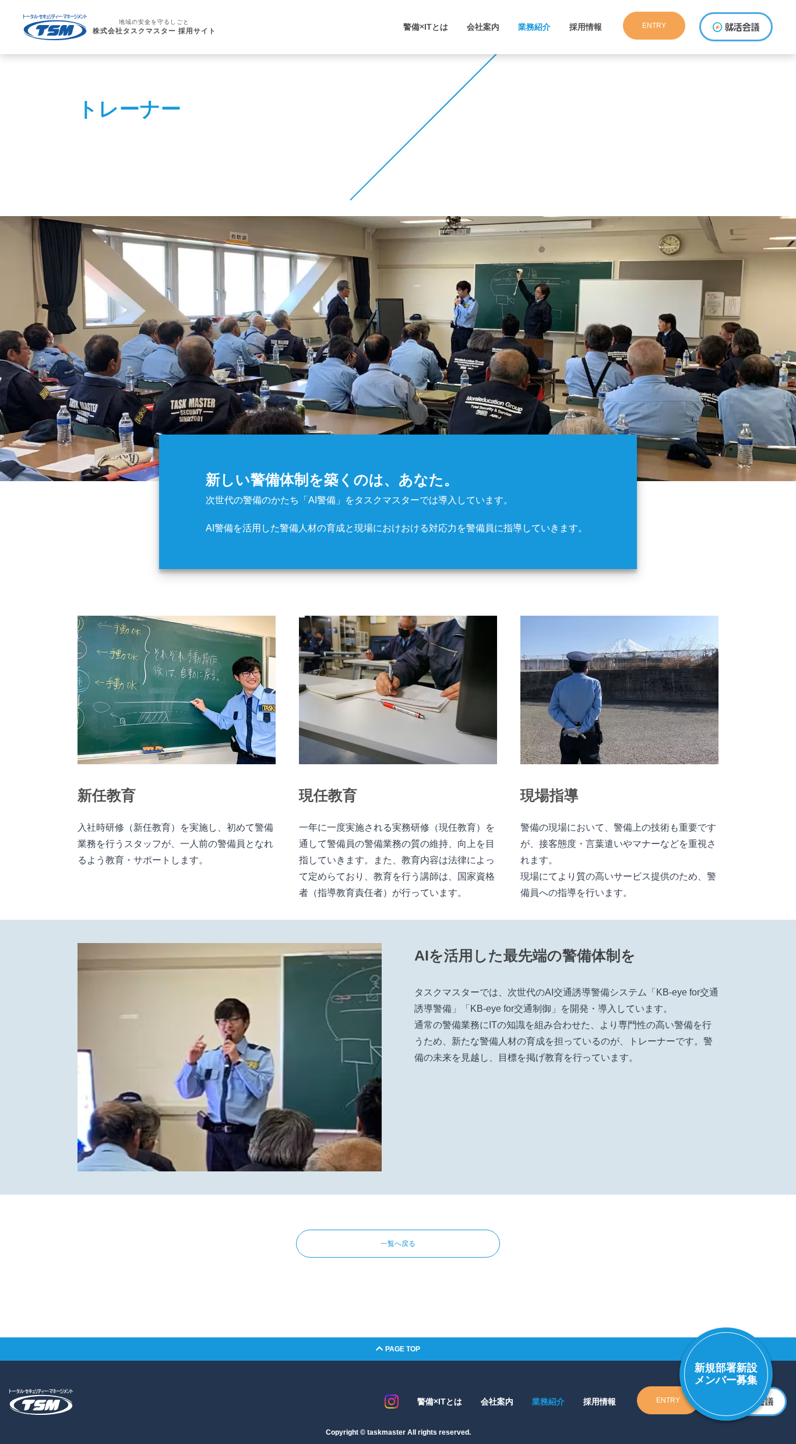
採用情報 (585, 26)
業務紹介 (534, 26)
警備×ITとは (425, 26)
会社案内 (483, 26)
